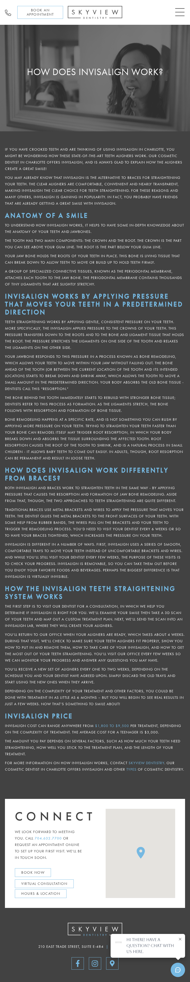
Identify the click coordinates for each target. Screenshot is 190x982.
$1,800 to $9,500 (112, 725)
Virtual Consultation (44, 883)
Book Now (33, 872)
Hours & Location (40, 893)
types (131, 769)
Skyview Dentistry (146, 762)
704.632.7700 (48, 838)
